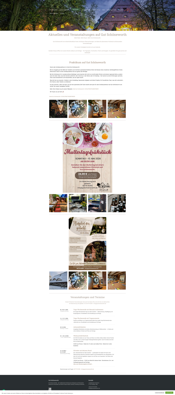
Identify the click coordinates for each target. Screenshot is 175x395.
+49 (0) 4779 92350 (93, 386)
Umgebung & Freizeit (111, 9)
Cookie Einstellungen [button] (159, 392)
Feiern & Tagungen (54, 13)
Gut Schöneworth (53, 9)
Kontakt (62, 13)
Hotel (103, 9)
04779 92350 (77, 369)
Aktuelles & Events (86, 9)
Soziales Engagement (64, 9)
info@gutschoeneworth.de (87, 369)
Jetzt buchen (75, 9)
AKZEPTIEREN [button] (169, 392)
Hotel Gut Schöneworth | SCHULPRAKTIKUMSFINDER (86, 89)
